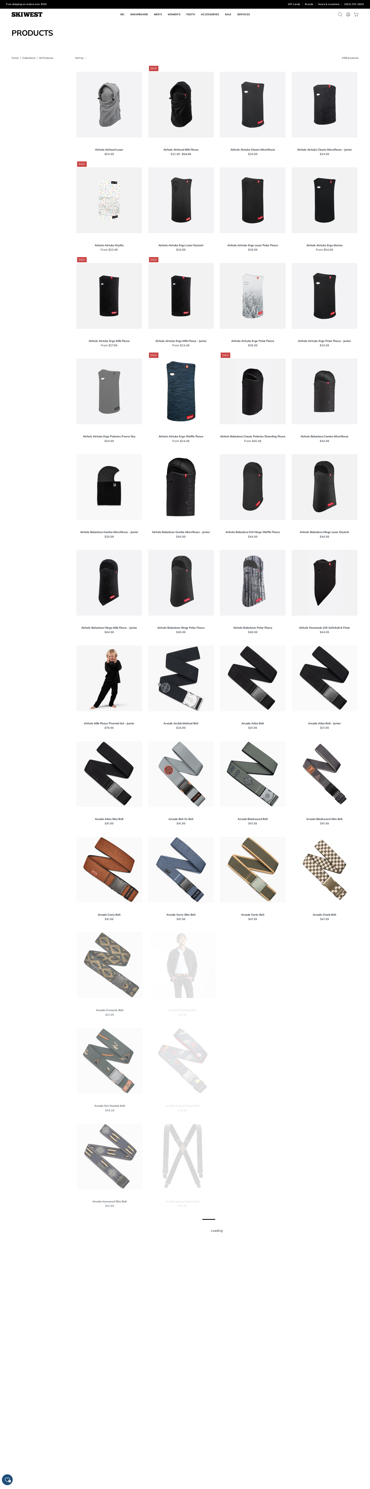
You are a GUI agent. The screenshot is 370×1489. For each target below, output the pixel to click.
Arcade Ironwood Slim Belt (109, 1201)
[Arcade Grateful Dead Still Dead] (253, 1061)
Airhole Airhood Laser (109, 149)
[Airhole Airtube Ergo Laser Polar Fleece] (253, 200)
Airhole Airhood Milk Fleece (180, 149)
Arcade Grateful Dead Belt (181, 1105)
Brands (309, 4)
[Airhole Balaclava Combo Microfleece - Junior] (109, 487)
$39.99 (252, 249)
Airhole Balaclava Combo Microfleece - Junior (109, 532)
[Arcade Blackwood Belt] (253, 774)
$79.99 (109, 727)
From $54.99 (324, 249)
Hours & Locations (329, 4)
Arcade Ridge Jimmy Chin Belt (109, 1392)
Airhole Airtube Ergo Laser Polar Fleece (252, 245)
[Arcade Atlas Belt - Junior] (325, 678)
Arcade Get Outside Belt (109, 1105)
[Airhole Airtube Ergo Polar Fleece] (253, 296)
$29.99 (252, 1301)
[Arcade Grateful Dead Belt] (181, 1061)
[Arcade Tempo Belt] (109, 1443)
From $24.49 (180, 345)
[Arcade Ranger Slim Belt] (325, 1252)
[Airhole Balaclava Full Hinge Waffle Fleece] (253, 487)
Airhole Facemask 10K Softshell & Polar (324, 627)
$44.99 (324, 441)
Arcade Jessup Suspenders (181, 1201)
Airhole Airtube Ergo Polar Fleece (252, 341)
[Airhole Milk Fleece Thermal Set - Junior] (109, 678)
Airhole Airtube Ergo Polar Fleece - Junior (324, 341)
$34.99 (252, 154)
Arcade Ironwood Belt (324, 1105)
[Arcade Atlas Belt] (253, 678)
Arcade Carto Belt (252, 914)
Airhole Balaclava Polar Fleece (252, 627)
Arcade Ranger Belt (180, 1297)
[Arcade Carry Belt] (109, 869)
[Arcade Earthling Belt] (181, 965)
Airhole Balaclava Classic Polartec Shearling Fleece (252, 436)
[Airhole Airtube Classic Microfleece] (253, 104)
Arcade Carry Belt (109, 914)
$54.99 (109, 154)
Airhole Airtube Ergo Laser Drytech (181, 245)
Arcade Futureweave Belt (324, 1010)
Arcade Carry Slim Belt (180, 914)
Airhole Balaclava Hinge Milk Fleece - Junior (109, 627)
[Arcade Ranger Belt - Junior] (253, 1252)
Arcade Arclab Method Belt (180, 723)
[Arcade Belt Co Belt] (181, 774)
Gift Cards (294, 4)
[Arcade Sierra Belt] (253, 1348)
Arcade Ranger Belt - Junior (252, 1297)
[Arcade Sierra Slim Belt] (325, 1348)
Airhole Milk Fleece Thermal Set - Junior (109, 723)
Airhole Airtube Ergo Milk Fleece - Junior (181, 341)
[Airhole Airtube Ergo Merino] (325, 200)
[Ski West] (27, 14)
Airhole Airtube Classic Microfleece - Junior (324, 149)
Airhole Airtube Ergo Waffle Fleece (181, 436)
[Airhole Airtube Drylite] (109, 200)
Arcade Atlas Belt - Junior (324, 723)
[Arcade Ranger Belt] (181, 1252)
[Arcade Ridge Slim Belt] (181, 1348)
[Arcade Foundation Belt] (253, 965)
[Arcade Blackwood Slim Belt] (325, 774)
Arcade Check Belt (324, 914)
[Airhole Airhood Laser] (109, 104)
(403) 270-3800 (354, 4)
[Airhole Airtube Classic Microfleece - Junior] (325, 104)
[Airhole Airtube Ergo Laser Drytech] (181, 200)
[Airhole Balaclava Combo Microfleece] (325, 391)
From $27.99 (109, 345)
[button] (243, 14)
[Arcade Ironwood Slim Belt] (109, 1156)
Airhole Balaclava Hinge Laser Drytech (324, 532)
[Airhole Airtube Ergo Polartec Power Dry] (109, 391)
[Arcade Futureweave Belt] (325, 965)
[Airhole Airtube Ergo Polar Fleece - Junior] (325, 296)
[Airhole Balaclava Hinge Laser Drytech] (325, 487)
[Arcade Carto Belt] (253, 869)
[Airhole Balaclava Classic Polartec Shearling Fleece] (253, 391)
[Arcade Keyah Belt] (325, 1156)
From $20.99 (109, 249)
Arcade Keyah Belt (324, 1201)
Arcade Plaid (109, 1297)
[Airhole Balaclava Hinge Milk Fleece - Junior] (109, 582)
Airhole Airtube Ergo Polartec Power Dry (109, 436)
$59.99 (181, 1206)
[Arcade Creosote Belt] (109, 965)
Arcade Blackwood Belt (253, 819)
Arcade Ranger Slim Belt (324, 1297)
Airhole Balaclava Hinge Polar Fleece (180, 627)
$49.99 (181, 632)
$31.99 (324, 727)
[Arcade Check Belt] (325, 869)
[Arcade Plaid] (109, 1252)
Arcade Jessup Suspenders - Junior (253, 1201)
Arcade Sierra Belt (252, 1392)
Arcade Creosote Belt (109, 1010)
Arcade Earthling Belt (181, 1010)
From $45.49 (252, 441)
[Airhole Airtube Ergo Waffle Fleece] (181, 391)
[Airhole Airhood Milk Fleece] (181, 104)
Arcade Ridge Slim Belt (181, 1392)
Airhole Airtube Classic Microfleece (252, 149)
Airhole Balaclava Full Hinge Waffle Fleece (252, 532)
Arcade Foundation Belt (252, 1010)
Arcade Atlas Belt (252, 723)
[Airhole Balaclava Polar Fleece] (253, 582)
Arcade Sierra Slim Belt (324, 1392)
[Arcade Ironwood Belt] (325, 1061)
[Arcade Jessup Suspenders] (181, 1156)
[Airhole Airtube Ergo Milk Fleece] (109, 296)
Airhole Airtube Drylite (109, 245)
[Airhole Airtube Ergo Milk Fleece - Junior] (181, 296)
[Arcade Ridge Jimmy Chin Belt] (109, 1348)
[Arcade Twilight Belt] (325, 1443)
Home (15, 58)
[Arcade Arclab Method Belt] (181, 678)
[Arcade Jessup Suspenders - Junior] (253, 1156)
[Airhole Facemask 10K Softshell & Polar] (325, 582)
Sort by (79, 58)
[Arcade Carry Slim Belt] (181, 869)
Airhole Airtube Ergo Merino (324, 245)
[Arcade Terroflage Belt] (181, 1443)
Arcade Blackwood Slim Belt (324, 819)
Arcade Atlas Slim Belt (109, 819)
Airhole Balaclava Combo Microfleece (324, 436)
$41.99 (252, 727)
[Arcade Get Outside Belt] (109, 1061)
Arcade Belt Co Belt (180, 819)
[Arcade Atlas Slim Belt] (109, 774)
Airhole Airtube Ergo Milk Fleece (109, 341)
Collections (28, 58)
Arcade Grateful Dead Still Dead (252, 1105)
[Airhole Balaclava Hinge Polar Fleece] (181, 582)
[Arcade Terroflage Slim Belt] (253, 1443)
